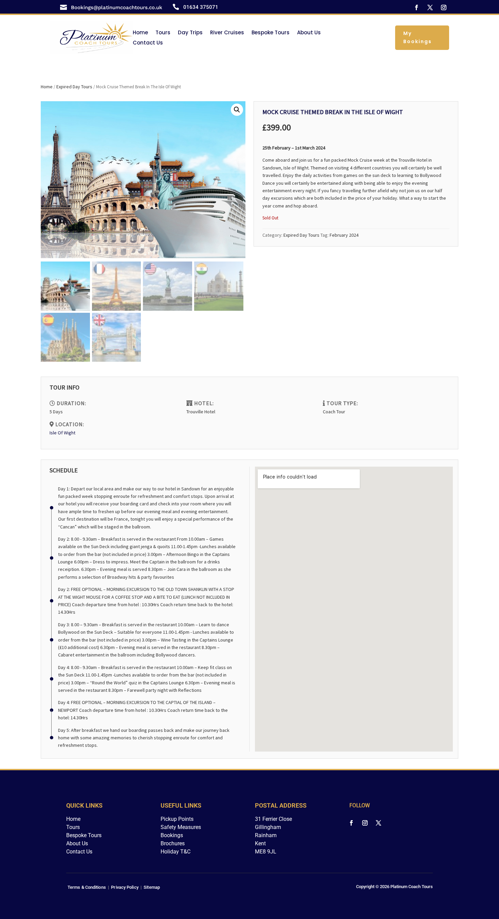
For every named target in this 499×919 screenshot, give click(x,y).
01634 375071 (200, 7)
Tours (162, 33)
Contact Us (148, 43)
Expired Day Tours (74, 87)
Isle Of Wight (62, 433)
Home (140, 33)
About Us (309, 33)
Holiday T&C (175, 851)
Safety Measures (181, 827)
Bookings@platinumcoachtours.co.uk (116, 7)
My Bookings (417, 37)
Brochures (173, 843)
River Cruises (227, 33)
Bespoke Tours (271, 33)
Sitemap (152, 887)
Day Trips (190, 33)
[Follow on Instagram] (443, 7)
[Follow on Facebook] (416, 7)
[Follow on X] (430, 7)
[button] (237, 110)
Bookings (172, 835)
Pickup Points (177, 819)
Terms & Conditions (87, 887)
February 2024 (344, 235)
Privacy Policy (124, 887)
